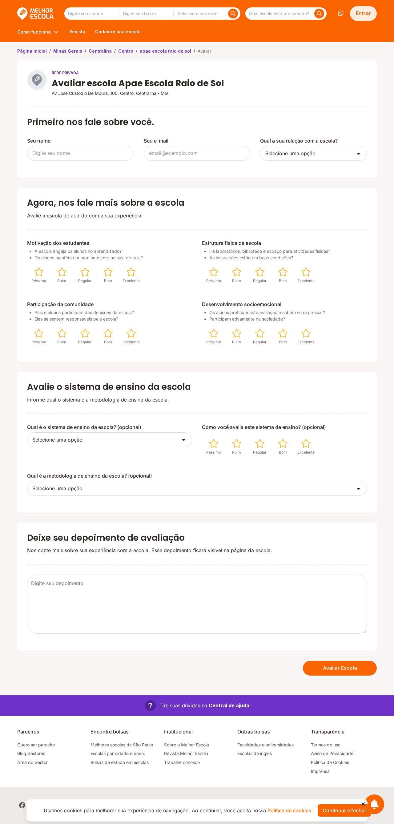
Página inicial (32, 51)
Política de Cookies (330, 762)
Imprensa (320, 771)
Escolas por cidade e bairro (117, 753)
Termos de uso (325, 744)
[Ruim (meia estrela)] (59, 272)
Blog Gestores (31, 753)
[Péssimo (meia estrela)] (36, 272)
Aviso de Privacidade (332, 753)
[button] (197, 705)
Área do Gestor (32, 762)
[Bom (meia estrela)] (105, 272)
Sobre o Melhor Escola (186, 744)
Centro (125, 51)
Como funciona (34, 31)
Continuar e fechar (344, 810)
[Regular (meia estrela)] (82, 272)
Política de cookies (289, 810)
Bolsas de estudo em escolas (119, 762)
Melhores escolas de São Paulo (121, 744)
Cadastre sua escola (118, 31)
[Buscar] (233, 13)
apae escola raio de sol (165, 51)
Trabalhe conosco (182, 762)
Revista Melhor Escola (186, 753)
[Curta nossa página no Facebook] (22, 805)
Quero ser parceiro (36, 744)
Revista (77, 31)
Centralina (100, 51)
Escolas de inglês (254, 753)
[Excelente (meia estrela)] (128, 272)
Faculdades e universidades (265, 744)
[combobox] (91, 13)
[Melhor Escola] (35, 13)
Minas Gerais (67, 51)
